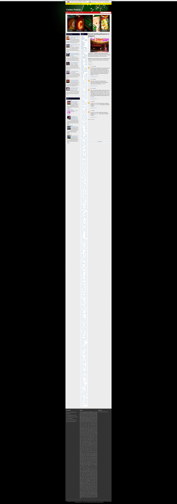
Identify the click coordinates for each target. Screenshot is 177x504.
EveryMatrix (82, 262)
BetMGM (84, 57)
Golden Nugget (90, 439)
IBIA (92, 443)
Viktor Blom (85, 205)
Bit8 (86, 225)
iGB (82, 405)
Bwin (86, 129)
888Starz (82, 212)
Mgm (82, 46)
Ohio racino (85, 461)
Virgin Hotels (81, 493)
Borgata (82, 83)
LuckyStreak (85, 305)
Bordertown (85, 228)
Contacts (81, 3)
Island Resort (93, 444)
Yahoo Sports (83, 404)
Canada (82, 118)
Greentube (82, 282)
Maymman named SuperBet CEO (71, 421)
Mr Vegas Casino (92, 456)
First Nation (86, 434)
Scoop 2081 (85, 361)
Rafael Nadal (85, 346)
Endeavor (86, 258)
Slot (83, 196)
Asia (86, 82)
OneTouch (85, 335)
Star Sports (85, 371)
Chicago (86, 240)
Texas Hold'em (82, 485)
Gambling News (70, 125)
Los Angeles (85, 304)
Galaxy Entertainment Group (84, 436)
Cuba (85, 248)
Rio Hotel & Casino (84, 124)
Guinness (86, 282)
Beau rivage (93, 416)
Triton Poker (83, 203)
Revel (82, 150)
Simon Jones (84, 479)
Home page (99, 141)
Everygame (85, 118)
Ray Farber (82, 347)
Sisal (81, 196)
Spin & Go (82, 371)
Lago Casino (91, 448)
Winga (93, 494)
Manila (96, 451)
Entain (82, 259)
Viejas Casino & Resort (86, 492)
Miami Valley (84, 315)
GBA (81, 269)
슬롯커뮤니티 (96, 113)
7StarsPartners (82, 412)
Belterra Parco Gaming (85, 417)
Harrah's (82, 72)
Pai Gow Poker (85, 185)
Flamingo (86, 170)
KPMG (84, 448)
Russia (86, 114)
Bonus (82, 228)
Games (74, 3)
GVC (83, 269)
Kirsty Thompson (83, 301)
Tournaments (83, 384)
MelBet (86, 313)
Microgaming (85, 91)
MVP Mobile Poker (88, 457)
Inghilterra (82, 174)
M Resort (87, 451)
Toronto (86, 381)
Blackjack (87, 419)
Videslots (82, 205)
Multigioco (85, 182)
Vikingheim (85, 392)
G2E (86, 268)
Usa (86, 50)
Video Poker (95, 491)
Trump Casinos (84, 127)
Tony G (85, 380)
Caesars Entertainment (91, 422)
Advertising (77, 3)
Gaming (82, 43)
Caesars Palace (84, 51)
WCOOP (84, 81)
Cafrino (88, 423)
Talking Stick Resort (94, 484)
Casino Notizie (73, 9)
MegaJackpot (83, 313)
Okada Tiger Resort (90, 461)
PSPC (82, 185)
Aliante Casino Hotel (84, 116)
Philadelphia (83, 145)
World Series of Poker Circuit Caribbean (84, 401)
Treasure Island (90, 488)
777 (92, 411)
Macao (86, 60)
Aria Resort (85, 414)
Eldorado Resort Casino (93, 430)
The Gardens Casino (93, 485)
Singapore (95, 37)
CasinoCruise (83, 238)
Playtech (81, 466)
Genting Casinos (84, 273)
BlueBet (86, 226)
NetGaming (82, 183)
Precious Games (70, 109)
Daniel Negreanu (84, 70)
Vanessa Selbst (87, 491)
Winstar (84, 158)
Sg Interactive (91, 478)
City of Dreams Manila (88, 426)
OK (113, 0)
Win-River (87, 494)
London (95, 449)
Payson (86, 338)
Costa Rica (82, 248)
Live (81, 304)
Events (86, 261)
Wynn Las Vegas (84, 403)
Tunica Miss (83, 385)
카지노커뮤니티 (97, 104)
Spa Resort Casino (84, 481)
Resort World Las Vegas (88, 472)
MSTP (86, 307)
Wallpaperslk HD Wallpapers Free (98, 501)
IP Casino (82, 137)
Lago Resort (85, 303)
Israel (85, 293)
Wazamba (85, 393)
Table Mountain (84, 484)
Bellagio (86, 128)
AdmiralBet (85, 213)
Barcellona (85, 117)
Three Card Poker (85, 486)
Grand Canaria (85, 279)
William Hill (83, 50)
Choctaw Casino (82, 426)
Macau (82, 62)
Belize (86, 218)
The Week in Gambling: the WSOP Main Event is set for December (74, 54)
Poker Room (88, 467)
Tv (85, 385)
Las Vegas (84, 40)
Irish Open (83, 138)
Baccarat (82, 128)
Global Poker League (93, 438)
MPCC (82, 307)
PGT (81, 337)
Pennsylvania (88, 464)
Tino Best (91, 66)
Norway (86, 330)
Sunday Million (85, 115)
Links (73, 12)
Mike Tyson (85, 318)
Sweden (81, 484)
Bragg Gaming (82, 421)
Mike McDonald (93, 454)
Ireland (86, 119)
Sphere (86, 370)
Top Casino (82, 12)
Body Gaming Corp (84, 227)
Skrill (92, 479)
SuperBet (82, 373)
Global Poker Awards (86, 438)
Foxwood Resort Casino (85, 435)
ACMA (86, 212)
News (92, 459)
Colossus (81, 427)
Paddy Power (83, 92)
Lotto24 (82, 305)
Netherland (85, 326)
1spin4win (82, 207)
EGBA (86, 130)
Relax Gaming (85, 148)
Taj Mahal (89, 484)
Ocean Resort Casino (84, 184)
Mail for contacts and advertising (103, 411)
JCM (86, 293)
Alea (81, 214)
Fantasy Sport (85, 169)
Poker (82, 37)
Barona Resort (85, 162)
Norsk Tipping (85, 328)
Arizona (86, 159)
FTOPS (82, 263)
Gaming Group (84, 272)
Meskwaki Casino (84, 314)
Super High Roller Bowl (91, 483)
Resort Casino (85, 349)
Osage (85, 336)
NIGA (82, 325)
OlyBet (82, 335)
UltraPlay (88, 490)
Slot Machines (88, 480)
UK (86, 61)
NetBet (86, 325)
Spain (84, 84)
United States (84, 39)
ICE (81, 57)
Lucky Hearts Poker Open (92, 450)
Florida (82, 171)
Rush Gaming (95, 474)
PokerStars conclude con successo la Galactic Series (74, 102)
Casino (70, 12)
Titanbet (86, 126)
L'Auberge (82, 302)
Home (67, 12)
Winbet (90, 494)
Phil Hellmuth (94, 464)
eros (91, 101)
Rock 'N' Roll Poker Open (83, 474)
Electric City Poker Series (84, 431)
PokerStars (83, 42)
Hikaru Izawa (82, 442)
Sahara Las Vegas (84, 358)
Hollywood (85, 136)
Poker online (83, 56)
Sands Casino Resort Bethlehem (87, 476)
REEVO (84, 471)
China (96, 425)
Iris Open (82, 291)
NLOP (84, 325)
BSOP (86, 161)
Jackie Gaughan (84, 294)
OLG (86, 183)
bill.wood (91, 79)
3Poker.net (69, 115)
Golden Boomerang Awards (84, 439)
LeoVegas (85, 139)
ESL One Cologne (85, 432)
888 (86, 58)
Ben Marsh (90, 417)
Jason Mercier (89, 446)
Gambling (91, 37)
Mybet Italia (93, 457)
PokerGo (91, 467)
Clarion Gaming (94, 426)
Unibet (91, 490)
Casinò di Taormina (83, 424)
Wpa (86, 402)
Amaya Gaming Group (92, 413)
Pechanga (82, 339)
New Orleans (85, 459)
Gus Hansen (83, 283)
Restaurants (82, 350)
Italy (86, 81)
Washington (82, 393)
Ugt (84, 490)
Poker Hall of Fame (92, 466)
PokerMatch (82, 341)
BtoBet (83, 422)
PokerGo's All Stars (84, 340)
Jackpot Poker (82, 446)
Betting (82, 48)
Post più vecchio (108, 141)
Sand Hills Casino (84, 359)
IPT (86, 173)
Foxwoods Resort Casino (93, 435)
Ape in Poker (84, 214)
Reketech (82, 348)
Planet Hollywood (84, 79)
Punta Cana (85, 123)
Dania (84, 249)
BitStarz (82, 226)
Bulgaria (85, 422)
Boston (86, 104)
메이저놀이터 (95, 74)
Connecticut (85, 246)
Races (82, 346)
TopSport (82, 381)
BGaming (84, 161)
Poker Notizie (70, 3)
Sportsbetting (83, 47)
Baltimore (82, 218)
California (82, 130)
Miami (86, 140)
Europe (85, 106)
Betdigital (84, 224)
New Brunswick (83, 327)
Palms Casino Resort (91, 463)
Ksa (86, 301)
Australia (82, 117)
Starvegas (82, 372)
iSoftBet (86, 206)
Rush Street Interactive (83, 475)
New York (88, 459)
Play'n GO (85, 339)
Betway (82, 69)
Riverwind (86, 352)
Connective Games (84, 247)
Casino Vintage (84, 237)
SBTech (86, 357)
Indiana (82, 290)
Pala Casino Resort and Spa (84, 463)
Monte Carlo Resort (84, 181)
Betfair (82, 129)
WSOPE (81, 497)
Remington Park (95, 471)
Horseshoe (82, 119)
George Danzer (84, 274)
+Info (111, 0)
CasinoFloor (82, 239)
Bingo (84, 104)
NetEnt (82, 326)
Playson (82, 123)
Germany (96, 437)
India (86, 137)
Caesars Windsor (84, 423)
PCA (86, 336)
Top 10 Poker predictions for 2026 (71, 415)
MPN (84, 307)
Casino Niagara (84, 235)
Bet (96, 417)
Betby (82, 224)
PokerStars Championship (87, 469)
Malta (82, 82)
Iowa (86, 290)
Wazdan (82, 394)
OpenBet (82, 336)
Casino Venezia (84, 236)
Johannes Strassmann (84, 295)
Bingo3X (84, 225)
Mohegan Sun (84, 73)
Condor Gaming (87, 427)
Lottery (82, 91)
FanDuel (84, 263)
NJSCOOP (82, 141)
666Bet (91, 411)
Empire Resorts (91, 431)
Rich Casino (87, 473)
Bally (81, 162)
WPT (86, 56)
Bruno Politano (95, 421)
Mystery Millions (84, 324)
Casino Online (93, 424)
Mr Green (82, 182)
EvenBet (85, 69)
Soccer (82, 125)
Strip (81, 115)
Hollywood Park (85, 285)
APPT (82, 213)
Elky (83, 258)
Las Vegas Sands (84, 71)
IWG (91, 445)
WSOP (82, 41)
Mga (81, 140)
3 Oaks (86, 207)
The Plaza (85, 202)
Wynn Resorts (85, 96)
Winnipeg (96, 494)
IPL (80, 444)
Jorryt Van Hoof (83, 296)
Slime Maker (73, 110)
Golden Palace (95, 439)
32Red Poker (87, 411)
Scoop (82, 361)
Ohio (82, 461)
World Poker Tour (85, 495)
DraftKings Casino (93, 429)
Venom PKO (91, 491)
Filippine (82, 170)
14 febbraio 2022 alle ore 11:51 (93, 76)
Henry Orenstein (94, 441)
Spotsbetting (83, 101)
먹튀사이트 (103, 83)
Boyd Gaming (85, 229)
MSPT (85, 83)
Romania (84, 192)
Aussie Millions (85, 217)
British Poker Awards (89, 421)
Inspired (84, 290)
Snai (86, 151)
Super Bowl (85, 372)
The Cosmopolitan (87, 485)
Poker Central (87, 466)
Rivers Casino (83, 61)
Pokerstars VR (94, 469)
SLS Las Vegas (93, 480)
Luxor (84, 451)
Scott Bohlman (83, 362)
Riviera (86, 150)
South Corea (84, 369)
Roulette (82, 151)
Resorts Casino (84, 149)
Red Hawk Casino (94, 470)
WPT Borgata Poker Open (91, 496)
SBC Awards (95, 476)
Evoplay (86, 262)
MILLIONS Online (84, 306)
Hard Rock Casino (86, 441)
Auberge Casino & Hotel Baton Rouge (84, 216)
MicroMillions (83, 179)
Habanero (84, 173)
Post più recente (91, 141)
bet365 (82, 206)
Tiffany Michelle (90, 486)
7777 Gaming (95, 411)
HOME (67, 3)
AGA (80, 413)
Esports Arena (90, 432)
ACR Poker (92, 412)
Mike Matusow (89, 454)
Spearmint (82, 370)
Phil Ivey (84, 82)
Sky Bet (94, 479)
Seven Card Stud (86, 478)
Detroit (81, 429)
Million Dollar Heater (85, 455)
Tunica (86, 384)
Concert (82, 105)
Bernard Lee (94, 417)
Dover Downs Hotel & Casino (86, 429)
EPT (85, 58)
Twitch (83, 490)
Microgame (82, 316)
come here (92, 96)
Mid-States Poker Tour (83, 454)
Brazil (85, 421)
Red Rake (85, 347)
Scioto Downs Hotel (84, 360)
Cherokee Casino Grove (88, 425)
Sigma (85, 151)
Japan (86, 90)
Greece (86, 281)
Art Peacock (92, 414)
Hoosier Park (86, 443)
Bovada (82, 229)
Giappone (81, 438)
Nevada (86, 141)
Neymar (94, 459)
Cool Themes (85, 501)
